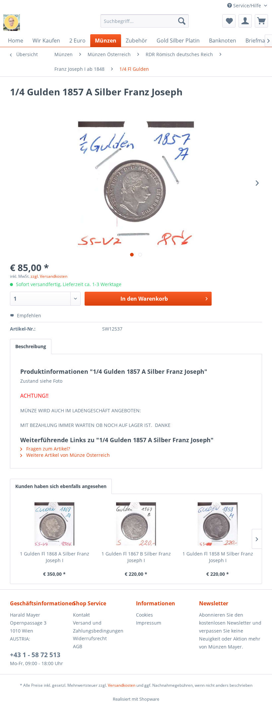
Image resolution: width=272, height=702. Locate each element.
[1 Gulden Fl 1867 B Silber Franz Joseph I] (136, 524)
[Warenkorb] (261, 21)
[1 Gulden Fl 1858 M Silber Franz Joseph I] (217, 524)
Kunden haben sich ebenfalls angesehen (60, 486)
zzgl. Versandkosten (49, 276)
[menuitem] (145, 21)
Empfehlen (28, 315)
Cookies (144, 615)
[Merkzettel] (229, 21)
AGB (77, 646)
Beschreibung (30, 346)
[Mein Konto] (245, 21)
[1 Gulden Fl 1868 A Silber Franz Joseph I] (54, 524)
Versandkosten (121, 685)
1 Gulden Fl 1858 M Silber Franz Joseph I (217, 557)
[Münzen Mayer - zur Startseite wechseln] (11, 22)
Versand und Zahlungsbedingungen (98, 627)
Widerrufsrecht (90, 638)
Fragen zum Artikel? (47, 449)
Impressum (148, 623)
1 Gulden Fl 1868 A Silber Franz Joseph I (54, 557)
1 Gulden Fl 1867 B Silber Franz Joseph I (136, 557)
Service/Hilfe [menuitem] (247, 5)
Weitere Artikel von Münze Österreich (67, 455)
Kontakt (81, 615)
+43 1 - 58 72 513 (35, 655)
